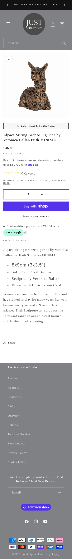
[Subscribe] (59, 493)
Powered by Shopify (49, 554)
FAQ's (12, 406)
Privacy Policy (17, 452)
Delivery (13, 415)
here (6, 183)
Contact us (15, 396)
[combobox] (36, 43)
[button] (8, 24)
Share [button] (11, 342)
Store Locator (17, 443)
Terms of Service (19, 434)
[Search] (64, 43)
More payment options (36, 216)
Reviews (13, 378)
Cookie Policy (17, 462)
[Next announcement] (64, 5)
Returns (13, 424)
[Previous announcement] (7, 5)
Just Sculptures (30, 554)
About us (14, 387)
